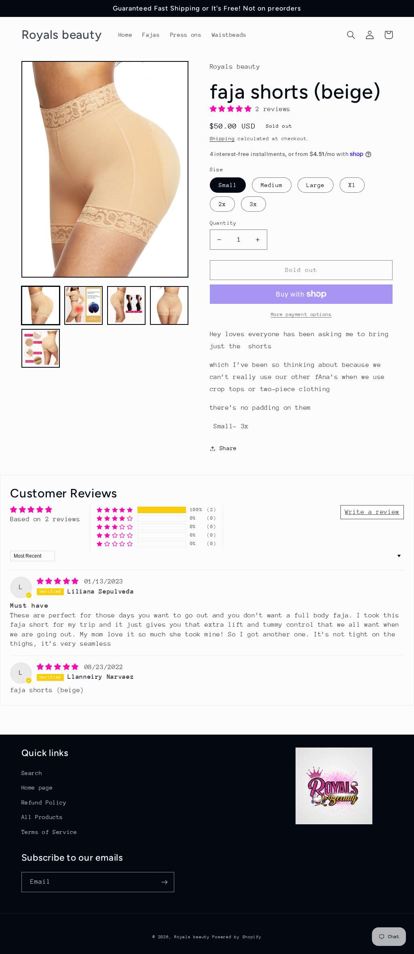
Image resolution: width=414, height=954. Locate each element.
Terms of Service (49, 832)
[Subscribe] (164, 882)
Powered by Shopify (236, 937)
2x (222, 204)
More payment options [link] (301, 314)
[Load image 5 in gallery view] (40, 348)
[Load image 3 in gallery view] (126, 305)
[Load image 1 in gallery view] (40, 305)
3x (253, 204)
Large (315, 185)
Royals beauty (193, 937)
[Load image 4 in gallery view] (169, 305)
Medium (272, 185)
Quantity (223, 223)
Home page (37, 787)
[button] (351, 34)
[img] (60, 581)
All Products (42, 817)
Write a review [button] (372, 512)
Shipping (222, 138)
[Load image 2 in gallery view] (83, 305)
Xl (352, 185)
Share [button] (228, 448)
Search (31, 773)
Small (228, 185)
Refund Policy (44, 802)
